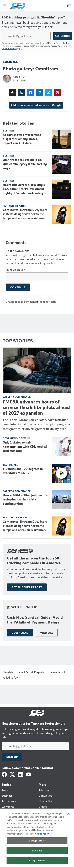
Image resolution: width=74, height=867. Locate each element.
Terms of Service (9, 48)
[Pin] (57, 92)
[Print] (12, 92)
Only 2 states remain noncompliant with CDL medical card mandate (25, 447)
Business (10, 62)
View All (46, 632)
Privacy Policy (57, 45)
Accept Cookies (37, 860)
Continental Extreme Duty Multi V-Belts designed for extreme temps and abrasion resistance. (25, 214)
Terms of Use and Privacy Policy (54, 43)
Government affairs (16, 438)
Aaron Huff (20, 76)
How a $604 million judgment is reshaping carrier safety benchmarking (25, 499)
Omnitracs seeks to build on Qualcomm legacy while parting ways (25, 164)
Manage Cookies (37, 840)
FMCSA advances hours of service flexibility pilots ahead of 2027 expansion (36, 407)
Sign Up (12, 757)
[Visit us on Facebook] (4, 774)
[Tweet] (48, 92)
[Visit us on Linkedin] (20, 774)
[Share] (30, 92)
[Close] (68, 814)
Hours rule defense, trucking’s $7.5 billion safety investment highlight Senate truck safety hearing (24, 189)
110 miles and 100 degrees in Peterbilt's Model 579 (23, 471)
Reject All (37, 850)
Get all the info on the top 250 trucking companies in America (34, 560)
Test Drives (10, 464)
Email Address (15, 269)
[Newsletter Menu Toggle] (69, 5)
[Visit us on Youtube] (28, 774)
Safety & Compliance (17, 396)
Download (20, 632)
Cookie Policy (42, 833)
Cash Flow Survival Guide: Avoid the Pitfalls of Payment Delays (35, 620)
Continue (17, 287)
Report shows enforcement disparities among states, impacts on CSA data (22, 139)
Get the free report (27, 587)
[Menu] (5, 5)
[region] (37, 837)
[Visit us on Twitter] (12, 774)
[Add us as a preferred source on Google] (21, 92)
